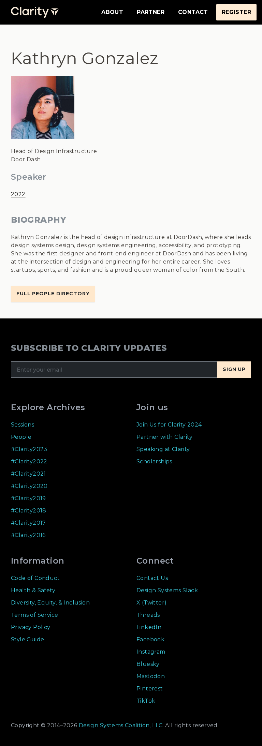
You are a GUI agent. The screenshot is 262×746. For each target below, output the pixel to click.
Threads (148, 615)
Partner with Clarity (164, 437)
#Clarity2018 (28, 510)
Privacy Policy (30, 627)
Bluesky (148, 664)
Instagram (150, 651)
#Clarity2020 (29, 486)
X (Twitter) (151, 602)
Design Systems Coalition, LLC (119, 725)
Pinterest (149, 688)
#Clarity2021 (28, 474)
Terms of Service (34, 615)
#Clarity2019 (28, 498)
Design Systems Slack (167, 590)
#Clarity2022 (29, 461)
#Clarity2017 (28, 523)
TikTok (145, 701)
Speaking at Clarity (163, 449)
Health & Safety (33, 590)
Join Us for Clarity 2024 (169, 424)
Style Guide (27, 639)
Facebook (150, 639)
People (21, 437)
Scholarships (154, 461)
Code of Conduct (35, 578)
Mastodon (150, 676)
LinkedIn (148, 627)
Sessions (22, 424)
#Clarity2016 (28, 535)
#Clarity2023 (29, 449)
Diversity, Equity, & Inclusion (50, 602)
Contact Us (152, 578)
